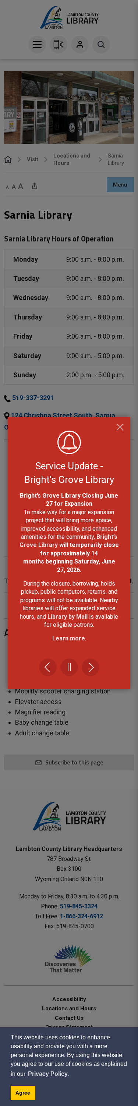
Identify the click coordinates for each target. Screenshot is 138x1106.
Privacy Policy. (48, 1074)
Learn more (68, 638)
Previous (48, 667)
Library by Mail (68, 616)
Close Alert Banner (120, 427)
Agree (22, 1093)
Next (90, 667)
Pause (69, 667)
